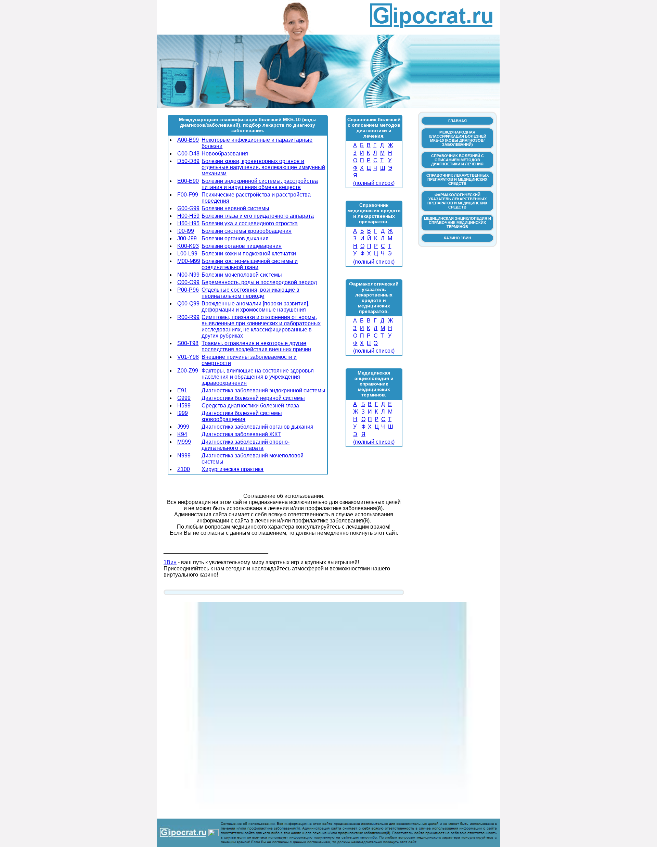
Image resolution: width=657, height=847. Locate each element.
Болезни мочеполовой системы (242, 275)
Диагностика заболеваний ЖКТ (241, 434)
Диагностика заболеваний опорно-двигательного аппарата (245, 445)
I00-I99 (185, 231)
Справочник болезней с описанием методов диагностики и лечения (457, 160)
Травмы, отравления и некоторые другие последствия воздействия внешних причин (256, 346)
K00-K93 (188, 246)
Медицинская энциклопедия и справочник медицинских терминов (457, 222)
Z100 (183, 469)
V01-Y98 (188, 357)
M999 (184, 442)
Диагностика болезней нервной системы (253, 398)
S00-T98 (187, 343)
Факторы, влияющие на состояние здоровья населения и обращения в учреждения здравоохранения (258, 377)
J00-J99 (187, 238)
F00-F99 (187, 195)
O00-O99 (188, 282)
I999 (182, 413)
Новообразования (225, 153)
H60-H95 (188, 223)
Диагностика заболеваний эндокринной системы (263, 390)
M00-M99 (188, 261)
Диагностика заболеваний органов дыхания (257, 427)
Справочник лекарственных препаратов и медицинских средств (457, 179)
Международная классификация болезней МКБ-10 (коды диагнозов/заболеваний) (457, 138)
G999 (184, 398)
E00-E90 (188, 181)
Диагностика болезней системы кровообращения (242, 416)
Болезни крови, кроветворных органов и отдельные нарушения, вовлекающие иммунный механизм (263, 167)
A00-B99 (188, 140)
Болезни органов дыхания (235, 238)
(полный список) (374, 183)
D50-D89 (188, 161)
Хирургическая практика (232, 469)
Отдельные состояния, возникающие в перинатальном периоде (250, 293)
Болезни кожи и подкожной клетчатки (249, 253)
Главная (457, 121)
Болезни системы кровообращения (247, 231)
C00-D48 (188, 153)
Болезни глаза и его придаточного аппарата (258, 216)
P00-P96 (188, 290)
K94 (182, 434)
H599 (184, 405)
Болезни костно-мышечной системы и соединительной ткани (250, 264)
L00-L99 (187, 253)
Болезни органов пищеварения (242, 246)
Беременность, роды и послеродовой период (259, 282)
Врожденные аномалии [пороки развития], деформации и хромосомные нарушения (255, 307)
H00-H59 (188, 216)
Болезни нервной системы (235, 208)
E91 (182, 390)
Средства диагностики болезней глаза (250, 405)
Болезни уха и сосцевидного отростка (250, 223)
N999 (184, 455)
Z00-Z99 (187, 371)
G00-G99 (188, 208)
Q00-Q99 (188, 303)
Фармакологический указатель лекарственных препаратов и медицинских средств (457, 201)
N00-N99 (188, 275)
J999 (183, 427)
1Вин (170, 562)
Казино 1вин (457, 238)
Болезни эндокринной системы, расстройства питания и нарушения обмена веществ (260, 184)
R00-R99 (188, 317)
